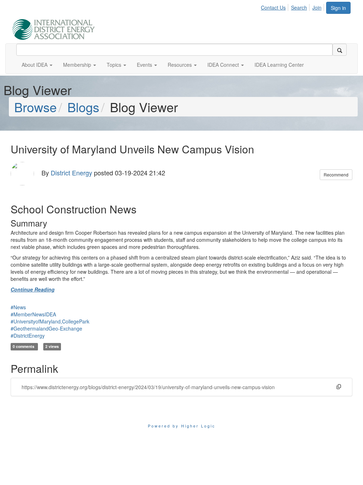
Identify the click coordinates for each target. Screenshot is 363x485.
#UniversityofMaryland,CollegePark (50, 321)
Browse (35, 107)
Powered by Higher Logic (182, 426)
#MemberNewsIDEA (33, 314)
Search (299, 7)
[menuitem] (275, 6)
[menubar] (293, 6)
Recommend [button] (336, 174)
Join (317, 7)
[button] (37, 64)
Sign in (338, 7)
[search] (340, 50)
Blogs (83, 107)
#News (18, 307)
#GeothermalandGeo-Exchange (46, 328)
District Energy (71, 172)
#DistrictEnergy (28, 335)
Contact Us (273, 7)
